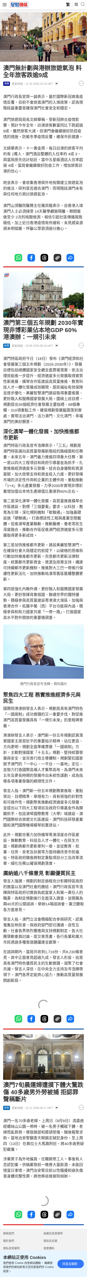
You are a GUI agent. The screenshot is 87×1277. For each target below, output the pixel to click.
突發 (6, 1108)
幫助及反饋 (50, 1240)
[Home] (19, 4)
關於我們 (8, 1240)
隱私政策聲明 (11, 1248)
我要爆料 (49, 1248)
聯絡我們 (8, 1233)
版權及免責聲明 (53, 1233)
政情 (6, 345)
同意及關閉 (70, 1264)
